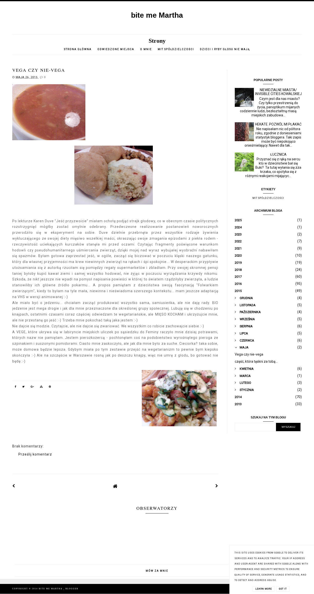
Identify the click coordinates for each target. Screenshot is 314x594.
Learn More (263, 589)
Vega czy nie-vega (249, 354)
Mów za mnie (157, 570)
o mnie (146, 49)
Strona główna (78, 49)
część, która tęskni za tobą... (256, 361)
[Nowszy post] (13, 486)
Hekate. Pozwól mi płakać (278, 124)
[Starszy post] (216, 486)
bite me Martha (157, 15)
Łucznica (278, 154)
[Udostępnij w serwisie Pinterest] (50, 387)
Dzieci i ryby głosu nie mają (225, 49)
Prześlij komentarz (35, 454)
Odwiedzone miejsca (115, 49)
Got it (283, 589)
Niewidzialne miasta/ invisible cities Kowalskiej (278, 92)
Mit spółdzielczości (176, 49)
